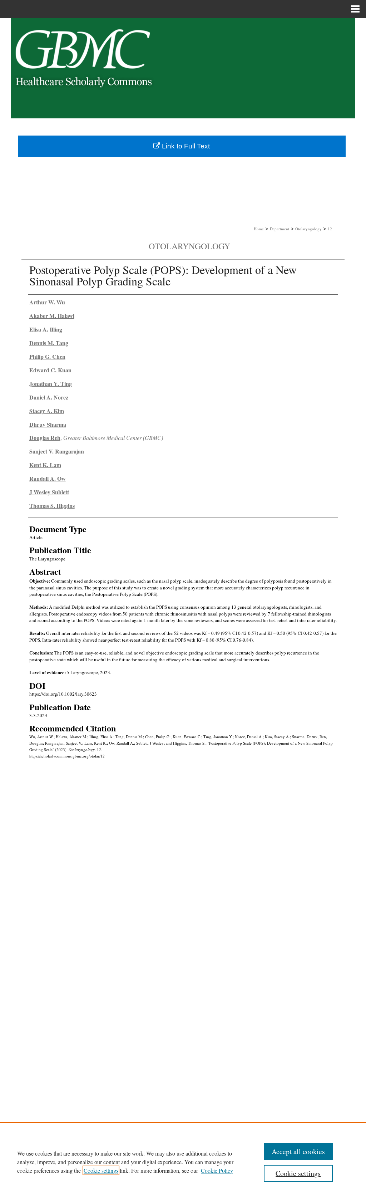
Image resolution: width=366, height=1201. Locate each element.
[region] (183, 1161)
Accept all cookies (298, 1151)
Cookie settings (101, 1170)
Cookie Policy (217, 1170)
